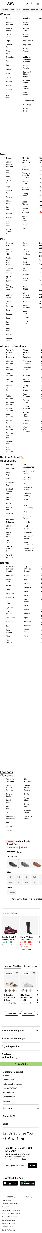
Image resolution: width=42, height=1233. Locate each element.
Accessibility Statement (9, 1217)
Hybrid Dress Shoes (24, 218)
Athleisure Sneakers (9, 362)
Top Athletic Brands (27, 569)
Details (24, 1159)
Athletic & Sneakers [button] (30, 9)
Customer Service (11, 1096)
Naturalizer (10, 622)
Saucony (27, 621)
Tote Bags (9, 513)
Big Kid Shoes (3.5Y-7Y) (9, 278)
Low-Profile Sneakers (9, 396)
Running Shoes (26, 81)
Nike (26, 605)
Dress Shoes (8, 52)
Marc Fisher (10, 617)
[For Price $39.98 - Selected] (13, 863)
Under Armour (27, 630)
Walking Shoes (26, 93)
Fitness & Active (27, 500)
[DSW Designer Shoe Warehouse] (10, 3)
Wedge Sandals (26, 49)
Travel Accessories (28, 543)
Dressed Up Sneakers (25, 210)
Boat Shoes (8, 171)
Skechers (27, 625)
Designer (9, 197)
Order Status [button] (8, 1079)
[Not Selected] (5, 990)
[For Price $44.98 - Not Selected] (25, 863)
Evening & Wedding (27, 494)
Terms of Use (6, 1207)
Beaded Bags (8, 473)
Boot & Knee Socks (8, 534)
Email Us (6, 1075)
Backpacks (10, 468)
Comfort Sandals (26, 29)
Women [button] (5, 9)
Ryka (26, 617)
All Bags (9, 464)
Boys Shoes (25, 287)
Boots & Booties (9, 29)
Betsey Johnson (9, 580)
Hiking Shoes (8, 202)
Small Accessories (28, 527)
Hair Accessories (28, 506)
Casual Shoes (8, 35)
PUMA (26, 609)
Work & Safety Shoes (8, 95)
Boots (8, 176)
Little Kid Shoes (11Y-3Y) (9, 270)
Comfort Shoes (9, 45)
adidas (26, 575)
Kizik (26, 595)
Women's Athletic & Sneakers (10, 353)
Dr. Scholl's (10, 597)
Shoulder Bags (9, 508)
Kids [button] (18, 9)
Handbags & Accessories (10, 817)
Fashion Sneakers (9, 380)
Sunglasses (27, 532)
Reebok (27, 613)
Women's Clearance (10, 780)
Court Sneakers (26, 66)
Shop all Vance (12, 844)
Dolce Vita (10, 593)
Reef (7, 626)
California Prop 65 (8, 1227)
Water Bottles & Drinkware (28, 549)
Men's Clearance (28, 780)
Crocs (8, 589)
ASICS (26, 579)
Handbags (27, 104)
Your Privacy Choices (13, 1213)
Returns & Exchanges (12, 1084)
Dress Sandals (26, 35)
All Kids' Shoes (9, 296)
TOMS (8, 636)
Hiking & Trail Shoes (9, 387)
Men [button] (12, 9)
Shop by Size (9, 244)
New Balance (27, 600)
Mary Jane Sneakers (10, 403)
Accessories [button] (28, 100)
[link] (10, 939)
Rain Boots (8, 208)
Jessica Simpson (9, 612)
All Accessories (28, 465)
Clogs (8, 40)
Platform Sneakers (9, 409)
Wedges (9, 89)
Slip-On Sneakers (26, 87)
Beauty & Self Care (27, 478)
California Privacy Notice (10, 1204)
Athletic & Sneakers (9, 23)
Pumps (8, 77)
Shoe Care (27, 522)
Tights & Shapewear (10, 556)
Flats (7, 61)
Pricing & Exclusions (8, 1223)
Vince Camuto (9, 641)
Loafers (8, 69)
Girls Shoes (25, 244)
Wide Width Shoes (8, 223)
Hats (25, 512)
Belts (25, 483)
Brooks (27, 583)
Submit (32, 1165)
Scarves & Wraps (27, 517)
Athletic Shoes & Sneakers (27, 59)
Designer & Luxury (27, 488)
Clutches (9, 478)
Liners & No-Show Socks (9, 548)
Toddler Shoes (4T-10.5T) (8, 261)
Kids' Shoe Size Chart (9, 287)
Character (9, 314)
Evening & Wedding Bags (9, 491)
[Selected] (22, 990)
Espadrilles (10, 57)
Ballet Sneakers (9, 368)
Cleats (8, 318)
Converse (27, 587)
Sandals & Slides (28, 817)
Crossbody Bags (10, 483)
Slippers (9, 85)
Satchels (9, 503)
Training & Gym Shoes (10, 435)
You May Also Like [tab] (13, 966)
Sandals (9, 81)
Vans (26, 636)
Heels (8, 65)
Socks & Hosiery (26, 109)
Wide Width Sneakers (9, 449)
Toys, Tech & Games (28, 537)
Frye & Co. (10, 607)
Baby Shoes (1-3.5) (9, 251)
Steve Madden (9, 631)
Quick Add (12, 1013)
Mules (8, 73)
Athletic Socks (9, 527)
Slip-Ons (9, 217)
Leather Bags (8, 498)
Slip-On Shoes (25, 279)
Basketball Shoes (27, 368)
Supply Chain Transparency (11, 1210)
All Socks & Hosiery (10, 520)
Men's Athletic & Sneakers (27, 353)
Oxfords (25, 229)
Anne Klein (10, 575)
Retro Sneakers (9, 415)
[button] (17, 973)
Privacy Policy (6, 1200)
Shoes (8, 18)
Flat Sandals (28, 40)
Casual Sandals (26, 23)
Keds (26, 591)
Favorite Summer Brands (9, 569)
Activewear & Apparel (28, 472)
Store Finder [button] (8, 1092)
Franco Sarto (8, 602)
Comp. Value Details (8, 1220)
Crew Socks (8, 541)
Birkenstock (10, 585)
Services (6, 1101)
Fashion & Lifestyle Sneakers (27, 74)
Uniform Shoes (9, 339)
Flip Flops (27, 44)
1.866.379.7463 (10, 1088)
